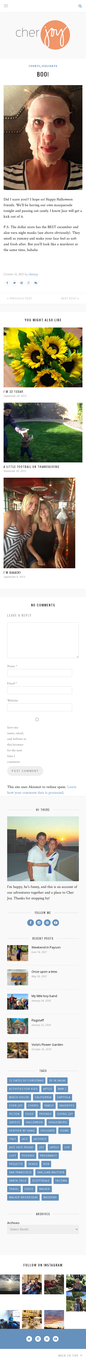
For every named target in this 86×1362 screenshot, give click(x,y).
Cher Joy (15, 1105)
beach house (19, 1097)
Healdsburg (57, 1122)
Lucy (12, 1155)
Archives (13, 1223)
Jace (25, 1139)
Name (12, 666)
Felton (14, 1114)
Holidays (50, 66)
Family (49, 1105)
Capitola (63, 1097)
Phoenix (28, 1155)
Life (67, 1147)
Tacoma (61, 1180)
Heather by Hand (22, 1130)
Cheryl (34, 66)
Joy (41, 1147)
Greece (14, 1122)
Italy (12, 1139)
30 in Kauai (57, 1080)
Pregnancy (48, 1155)
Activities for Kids (23, 1089)
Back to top (68, 1355)
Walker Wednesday (23, 1197)
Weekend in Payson (46, 947)
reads (33, 1164)
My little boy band (44, 996)
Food (29, 1114)
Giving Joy (65, 1114)
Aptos (47, 1089)
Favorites (66, 1105)
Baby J (62, 1089)
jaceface (40, 1139)
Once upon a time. (45, 971)
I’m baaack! (12, 572)
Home (64, 1130)
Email (12, 683)
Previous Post (20, 298)
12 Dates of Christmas (26, 1080)
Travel (14, 1189)
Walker (44, 1189)
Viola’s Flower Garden (47, 1044)
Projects (16, 1164)
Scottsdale (41, 1180)
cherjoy (33, 274)
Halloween (34, 1122)
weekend (50, 1197)
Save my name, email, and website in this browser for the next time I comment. (16, 744)
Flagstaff (38, 1020)
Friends (45, 1114)
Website (12, 700)
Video (29, 1189)
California (43, 1097)
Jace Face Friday (21, 1147)
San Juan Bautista (50, 1172)
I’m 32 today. (14, 392)
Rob (46, 1164)
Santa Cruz (18, 1180)
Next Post (69, 298)
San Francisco (20, 1172)
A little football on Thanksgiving (31, 467)
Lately (54, 1147)
